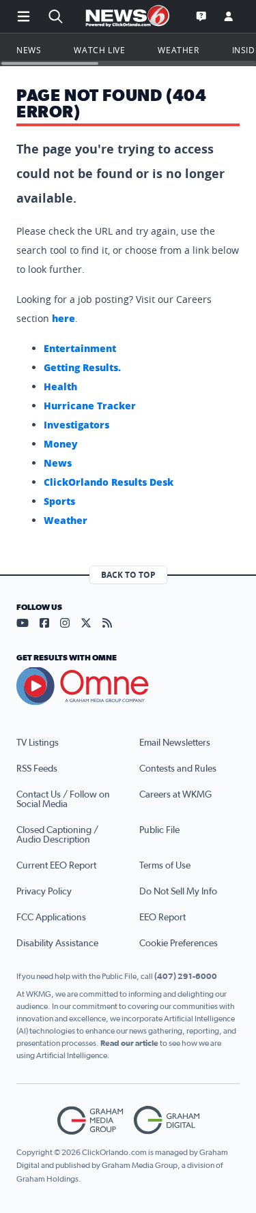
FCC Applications (51, 917)
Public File (159, 830)
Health (60, 386)
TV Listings (37, 743)
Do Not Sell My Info (178, 891)
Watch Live (99, 49)
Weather (178, 49)
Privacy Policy (44, 891)
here (63, 318)
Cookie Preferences (178, 943)
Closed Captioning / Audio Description (57, 835)
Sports (59, 501)
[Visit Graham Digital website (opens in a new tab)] (166, 1120)
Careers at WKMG (175, 795)
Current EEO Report (56, 866)
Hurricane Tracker (90, 405)
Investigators (76, 424)
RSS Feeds (36, 769)
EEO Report (162, 917)
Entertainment (80, 348)
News (28, 49)
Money (61, 443)
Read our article (129, 1043)
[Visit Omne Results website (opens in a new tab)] (128, 686)
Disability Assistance (57, 943)
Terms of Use (164, 866)
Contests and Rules (177, 769)
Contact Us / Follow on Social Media (63, 799)
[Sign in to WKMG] (229, 16)
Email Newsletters (174, 743)
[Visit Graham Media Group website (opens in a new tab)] (90, 1120)
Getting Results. (82, 367)
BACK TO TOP (128, 575)
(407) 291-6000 (185, 976)
